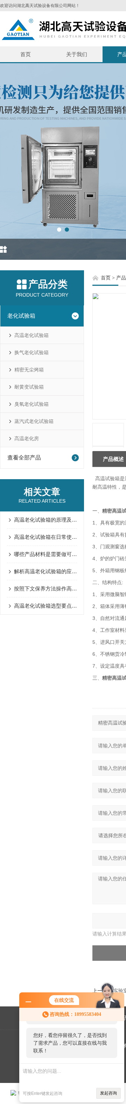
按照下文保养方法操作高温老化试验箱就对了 (45, 588)
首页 (25, 54)
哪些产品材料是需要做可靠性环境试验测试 (45, 554)
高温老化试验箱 (31, 335)
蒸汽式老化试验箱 (34, 421)
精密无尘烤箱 (29, 369)
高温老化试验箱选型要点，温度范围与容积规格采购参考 (45, 606)
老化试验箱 (21, 316)
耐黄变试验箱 (29, 387)
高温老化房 (26, 438)
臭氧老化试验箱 (31, 404)
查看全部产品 (24, 458)
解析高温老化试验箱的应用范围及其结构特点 (45, 571)
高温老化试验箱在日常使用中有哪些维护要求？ (45, 537)
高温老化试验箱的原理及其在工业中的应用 (45, 520)
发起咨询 (108, 1093)
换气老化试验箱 (31, 352)
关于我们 (76, 54)
